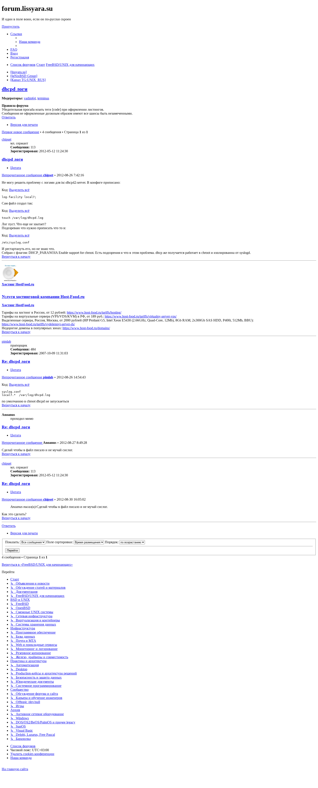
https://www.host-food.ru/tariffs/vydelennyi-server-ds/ (38, 324)
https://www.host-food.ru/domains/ (86, 328)
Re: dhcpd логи (16, 361)
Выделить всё (19, 190)
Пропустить (10, 26)
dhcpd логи (14, 89)
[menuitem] (29, 42)
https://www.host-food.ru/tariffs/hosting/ (94, 312)
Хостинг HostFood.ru (18, 284)
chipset (6, 139)
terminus (43, 98)
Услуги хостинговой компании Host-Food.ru (43, 296)
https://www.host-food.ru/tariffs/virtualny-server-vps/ (141, 316)
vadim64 (30, 98)
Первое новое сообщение (20, 132)
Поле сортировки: (60, 542)
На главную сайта (15, 769)
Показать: (12, 542)
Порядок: (112, 542)
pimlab (6, 341)
